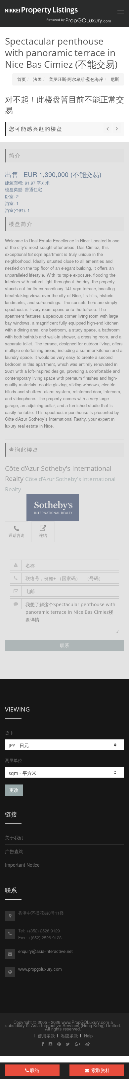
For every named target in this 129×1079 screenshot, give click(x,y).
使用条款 (46, 1035)
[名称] (64, 565)
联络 (34, 1070)
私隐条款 (69, 1035)
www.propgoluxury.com (40, 969)
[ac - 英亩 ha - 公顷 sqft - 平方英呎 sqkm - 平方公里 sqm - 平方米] (64, 772)
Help (88, 1035)
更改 (14, 790)
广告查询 (14, 851)
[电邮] (64, 591)
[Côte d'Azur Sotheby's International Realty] (64, 507)
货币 (9, 733)
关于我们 (14, 837)
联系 (64, 645)
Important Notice (22, 864)
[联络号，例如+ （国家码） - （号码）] (64, 578)
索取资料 (100, 1070)
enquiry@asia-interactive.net (45, 951)
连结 (43, 535)
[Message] (64, 615)
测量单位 (13, 760)
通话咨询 (16, 535)
